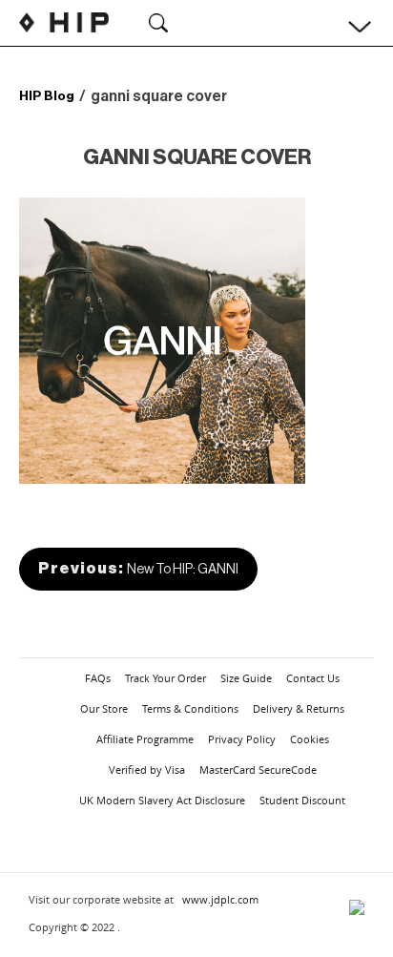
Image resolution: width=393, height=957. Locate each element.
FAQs (98, 678)
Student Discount (302, 800)
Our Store (104, 708)
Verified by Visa (147, 769)
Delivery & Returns (298, 708)
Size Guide (246, 678)
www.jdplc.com (220, 899)
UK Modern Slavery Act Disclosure (162, 800)
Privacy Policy (242, 739)
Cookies (309, 739)
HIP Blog (46, 96)
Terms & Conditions (190, 708)
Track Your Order (165, 678)
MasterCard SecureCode (258, 769)
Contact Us (313, 678)
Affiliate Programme (145, 739)
